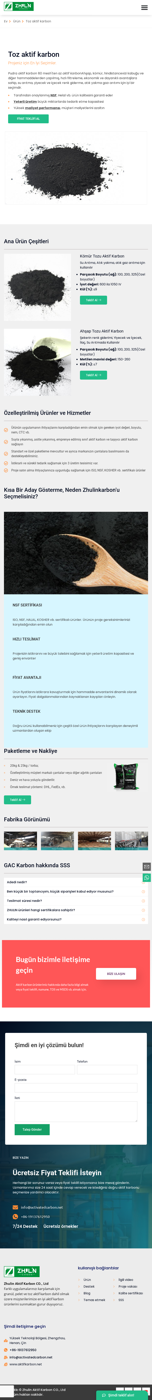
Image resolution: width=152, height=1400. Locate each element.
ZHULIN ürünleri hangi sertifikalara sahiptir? (41, 910)
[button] (76, 882)
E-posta (21, 1080)
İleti (17, 1098)
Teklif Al (91, 300)
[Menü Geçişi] (144, 7)
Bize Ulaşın (116, 973)
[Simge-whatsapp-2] (146, 877)
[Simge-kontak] (146, 866)
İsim (18, 1061)
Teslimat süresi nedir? (24, 901)
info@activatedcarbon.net (42, 1207)
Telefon (82, 1061)
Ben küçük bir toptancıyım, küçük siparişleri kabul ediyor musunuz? (60, 891)
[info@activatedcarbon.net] (15, 1207)
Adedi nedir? (17, 882)
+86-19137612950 (35, 1216)
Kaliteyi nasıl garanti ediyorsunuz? (34, 919)
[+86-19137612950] (15, 1216)
